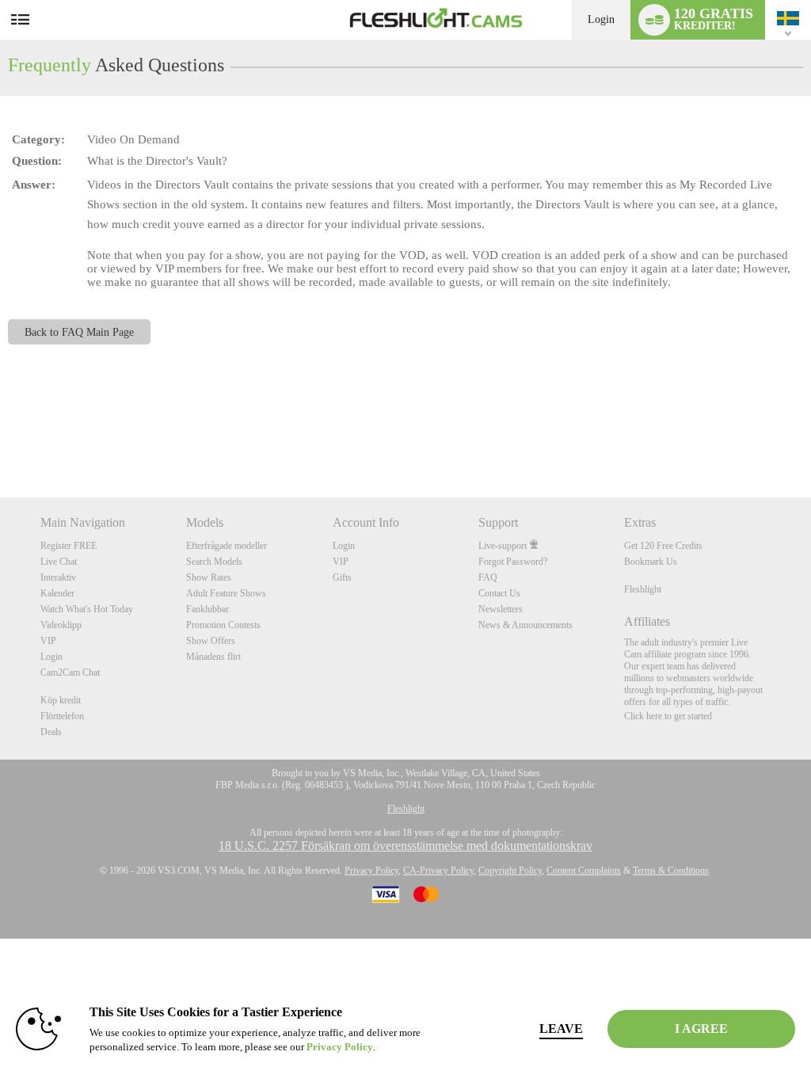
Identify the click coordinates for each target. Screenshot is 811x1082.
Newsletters (500, 609)
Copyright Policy (510, 870)
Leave (561, 1028)
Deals (51, 731)
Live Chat (58, 561)
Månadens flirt (213, 656)
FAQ (487, 577)
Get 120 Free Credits (663, 545)
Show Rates (208, 577)
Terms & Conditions (671, 870)
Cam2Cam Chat (70, 672)
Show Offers (210, 640)
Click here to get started (668, 716)
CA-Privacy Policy (438, 870)
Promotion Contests (223, 625)
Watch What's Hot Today (86, 609)
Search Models (214, 561)
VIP (48, 640)
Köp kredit (60, 700)
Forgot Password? (512, 561)
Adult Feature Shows (226, 593)
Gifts (342, 577)
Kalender (57, 593)
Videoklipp (61, 625)
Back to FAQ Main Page (79, 332)
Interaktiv (58, 577)
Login (601, 19)
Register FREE (68, 545)
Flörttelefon (62, 716)
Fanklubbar (207, 609)
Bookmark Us (650, 561)
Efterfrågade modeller (226, 545)
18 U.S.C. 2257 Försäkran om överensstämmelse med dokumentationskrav (405, 845)
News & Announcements (525, 625)
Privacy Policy (371, 870)
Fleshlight (642, 589)
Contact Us (499, 593)
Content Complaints (583, 870)
